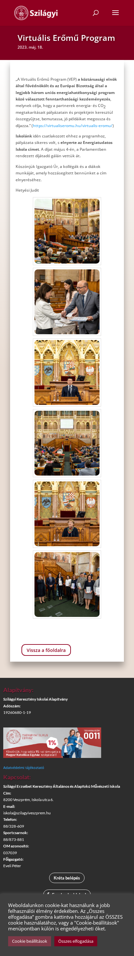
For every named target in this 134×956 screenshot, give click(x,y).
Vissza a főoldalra (46, 650)
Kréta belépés (67, 877)
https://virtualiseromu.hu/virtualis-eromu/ (73, 125)
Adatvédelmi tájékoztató (23, 767)
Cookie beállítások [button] (29, 941)
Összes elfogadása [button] (75, 941)
